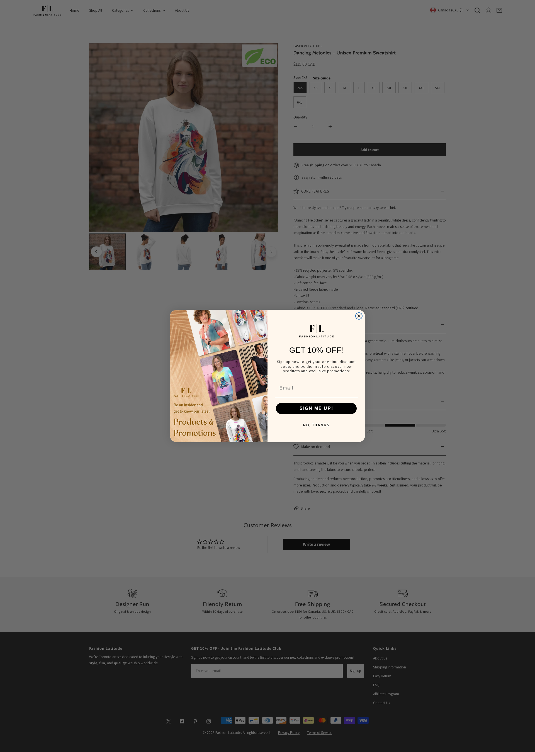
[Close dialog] (359, 316)
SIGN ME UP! (316, 408)
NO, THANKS (316, 425)
